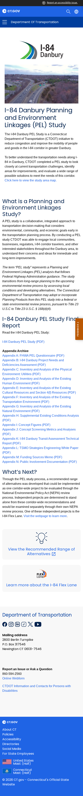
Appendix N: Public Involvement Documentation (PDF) (39, 461)
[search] (68, 11)
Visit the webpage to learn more (45, 516)
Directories (10, 744)
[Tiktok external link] (24, 624)
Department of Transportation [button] (23, 22)
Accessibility (11, 739)
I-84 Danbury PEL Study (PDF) (23, 341)
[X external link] (31, 624)
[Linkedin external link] (18, 624)
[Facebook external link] (5, 624)
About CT (9, 729)
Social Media (11, 749)
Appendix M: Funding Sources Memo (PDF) (32, 457)
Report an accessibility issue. (62, 2)
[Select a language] (76, 11)
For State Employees (18, 753)
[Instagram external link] (11, 624)
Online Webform (13, 678)
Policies (8, 734)
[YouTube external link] (38, 624)
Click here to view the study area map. (31, 180)
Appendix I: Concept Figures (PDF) (26, 424)
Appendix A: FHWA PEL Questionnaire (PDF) (33, 355)
